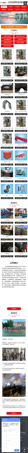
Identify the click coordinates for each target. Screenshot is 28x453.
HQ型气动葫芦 (7, 36)
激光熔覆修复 (7, 39)
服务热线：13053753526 (15, 26)
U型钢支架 (20, 39)
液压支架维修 (20, 42)
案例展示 (24, 6)
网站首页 (4, 6)
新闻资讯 (10, 9)
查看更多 (14, 413)
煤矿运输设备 (7, 45)
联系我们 (24, 9)
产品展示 (17, 6)
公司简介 (10, 6)
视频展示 (4, 9)
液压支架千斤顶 (20, 36)
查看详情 (14, 308)
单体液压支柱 (7, 42)
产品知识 (17, 9)
